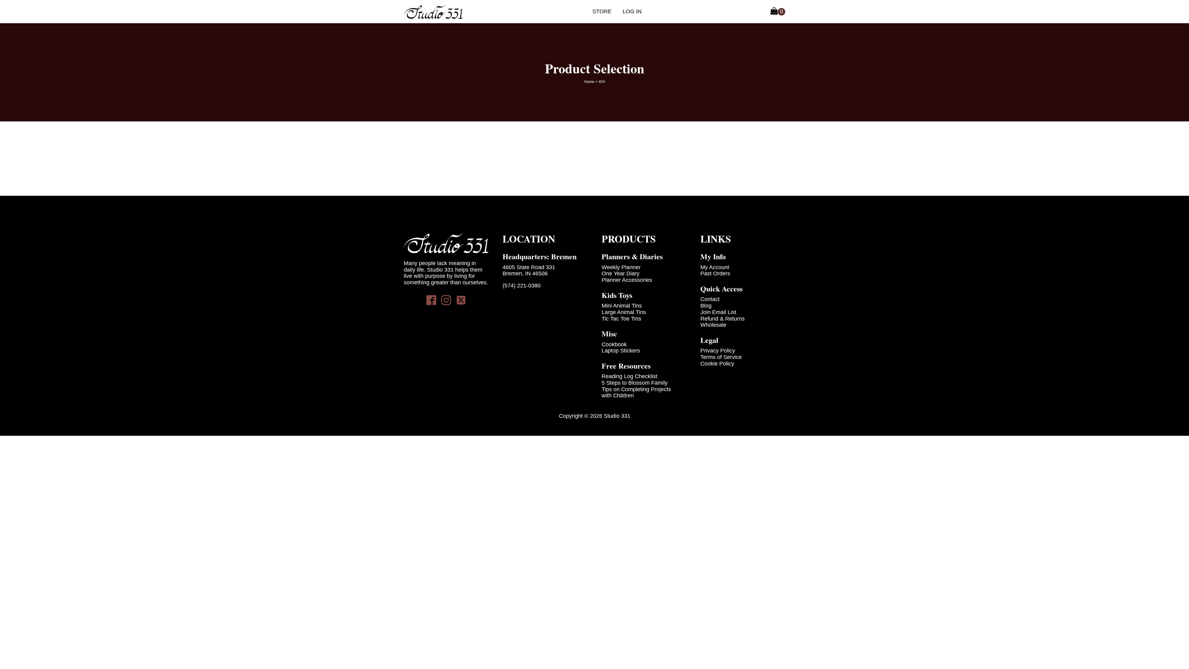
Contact (710, 299)
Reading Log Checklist (629, 376)
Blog (706, 306)
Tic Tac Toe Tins (621, 319)
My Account (714, 267)
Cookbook (614, 344)
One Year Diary (620, 273)
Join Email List (718, 312)
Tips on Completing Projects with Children (636, 392)
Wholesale (713, 325)
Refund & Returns (722, 319)
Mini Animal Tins (622, 306)
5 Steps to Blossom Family (635, 383)
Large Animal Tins (624, 312)
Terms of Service (721, 357)
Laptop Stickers (621, 351)
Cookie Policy (717, 364)
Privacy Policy (717, 351)
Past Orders (715, 273)
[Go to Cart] (777, 11)
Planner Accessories (627, 280)
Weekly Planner (621, 267)
